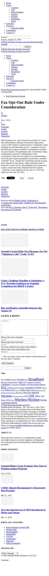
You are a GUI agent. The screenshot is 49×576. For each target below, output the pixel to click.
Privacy (17, 390)
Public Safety (25, 390)
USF (13, 10)
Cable (20, 382)
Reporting (19, 393)
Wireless (14, 14)
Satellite (35, 392)
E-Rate (22, 384)
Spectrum (6, 395)
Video (13, 21)
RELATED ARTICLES (11, 229)
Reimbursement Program (8, 392)
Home (8, 3)
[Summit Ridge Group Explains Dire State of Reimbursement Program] (7, 461)
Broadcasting (12, 382)
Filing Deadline (17, 12)
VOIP (42, 396)
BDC (26, 379)
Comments (30, 382)
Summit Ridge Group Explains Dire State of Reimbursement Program (23, 467)
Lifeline (37, 387)
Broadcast (4, 382)
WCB (8, 400)
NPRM (7, 390)
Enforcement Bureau (37, 384)
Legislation (29, 388)
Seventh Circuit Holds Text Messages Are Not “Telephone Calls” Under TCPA (24, 252)
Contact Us (10, 33)
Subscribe (10, 24)
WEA (12, 400)
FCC (4, 387)
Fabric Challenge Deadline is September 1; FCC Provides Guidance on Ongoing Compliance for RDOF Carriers (23, 283)
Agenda (7, 379)
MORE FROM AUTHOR (33, 229)
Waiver (3, 400)
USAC (25, 396)
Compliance (6, 384)
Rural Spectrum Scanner (16, 90)
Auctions (14, 8)
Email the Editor (17, 28)
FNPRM (9, 388)
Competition (37, 382)
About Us (10, 26)
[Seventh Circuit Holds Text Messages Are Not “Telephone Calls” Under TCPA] (14, 246)
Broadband (15, 19)
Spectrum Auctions (17, 396)
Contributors (11, 30)
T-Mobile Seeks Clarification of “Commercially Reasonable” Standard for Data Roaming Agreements (23, 202)
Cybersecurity (15, 385)
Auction (13, 379)
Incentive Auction (18, 388)
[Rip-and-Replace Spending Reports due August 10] (14, 303)
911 (2, 380)
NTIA (12, 390)
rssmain (4, 115)
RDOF (33, 390)
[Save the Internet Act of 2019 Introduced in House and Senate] (7, 505)
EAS (27, 385)
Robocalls (27, 392)
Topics (8, 5)
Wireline (14, 17)
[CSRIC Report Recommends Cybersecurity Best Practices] (7, 483)
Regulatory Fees (40, 390)
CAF (24, 382)
